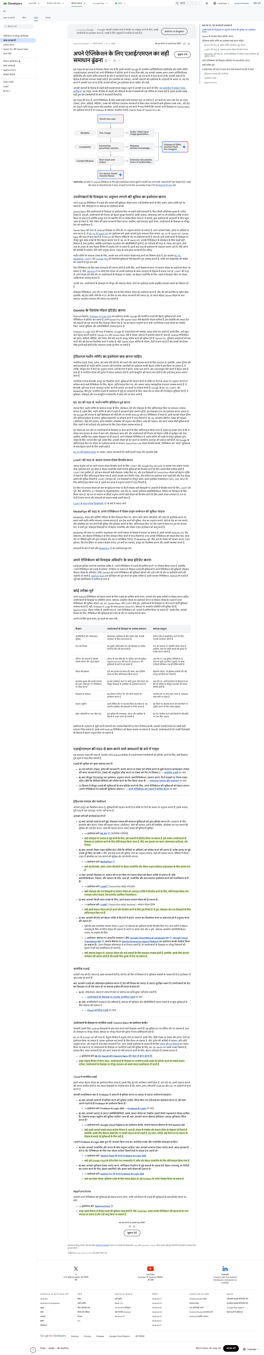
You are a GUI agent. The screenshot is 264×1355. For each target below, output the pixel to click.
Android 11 (156, 1325)
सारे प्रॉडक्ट (140, 1336)
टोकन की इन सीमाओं (169, 1044)
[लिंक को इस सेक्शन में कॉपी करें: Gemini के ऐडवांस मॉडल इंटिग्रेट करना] (128, 310)
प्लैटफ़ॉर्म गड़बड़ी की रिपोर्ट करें (237, 1299)
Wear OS (119, 1303)
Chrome (87, 1336)
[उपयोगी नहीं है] (189, 44)
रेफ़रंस (48, 17)
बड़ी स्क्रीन (118, 1299)
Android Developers (81, 43)
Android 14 (157, 1312)
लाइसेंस (51, 1348)
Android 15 (157, 1307)
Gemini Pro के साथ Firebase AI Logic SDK (122, 1174)
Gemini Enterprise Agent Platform (140, 941)
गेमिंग (79, 1299)
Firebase (100, 1336)
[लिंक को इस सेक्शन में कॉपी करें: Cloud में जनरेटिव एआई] (99, 1077)
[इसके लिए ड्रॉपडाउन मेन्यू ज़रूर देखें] (40, 3)
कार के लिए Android (123, 1312)
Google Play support (235, 1307)
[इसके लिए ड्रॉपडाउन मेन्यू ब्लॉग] (126, 3)
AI (4, 11)
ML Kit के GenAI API (98, 233)
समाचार (42, 1316)
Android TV (120, 1316)
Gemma (91, 271)
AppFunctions (98, 576)
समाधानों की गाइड (165, 185)
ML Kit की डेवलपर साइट (84, 452)
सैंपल (24, 17)
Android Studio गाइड (198, 1299)
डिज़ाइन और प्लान (54, 3)
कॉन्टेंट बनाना (76, 3)
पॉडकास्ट (43, 1325)
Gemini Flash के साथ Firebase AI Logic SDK (123, 1155)
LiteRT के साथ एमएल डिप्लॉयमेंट (88, 503)
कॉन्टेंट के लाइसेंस (102, 1245)
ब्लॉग (120, 3)
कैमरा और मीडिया (84, 1312)
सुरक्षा (42, 1307)
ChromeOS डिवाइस (122, 1307)
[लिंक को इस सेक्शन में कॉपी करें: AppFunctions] (94, 1191)
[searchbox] (18, 26)
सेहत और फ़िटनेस (84, 1307)
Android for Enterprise (50, 1303)
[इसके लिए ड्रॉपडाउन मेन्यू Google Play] (108, 3)
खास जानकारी (9, 17)
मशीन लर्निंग (82, 1303)
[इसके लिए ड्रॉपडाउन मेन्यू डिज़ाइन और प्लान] (64, 3)
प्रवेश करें (257, 3)
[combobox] (188, 3)
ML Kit (177, 255)
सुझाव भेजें (182, 54)
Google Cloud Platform (119, 1336)
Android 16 (157, 1303)
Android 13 (157, 1316)
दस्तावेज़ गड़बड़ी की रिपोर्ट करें (237, 1303)
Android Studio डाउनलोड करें (201, 1312)
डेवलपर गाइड (194, 1303)
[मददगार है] (184, 44)
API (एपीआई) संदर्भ (196, 1307)
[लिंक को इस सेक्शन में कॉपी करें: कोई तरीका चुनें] (96, 591)
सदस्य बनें (231, 1348)
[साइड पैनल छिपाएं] (33, 1350)
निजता (80, 1316)
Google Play (98, 3)
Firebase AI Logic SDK (100, 316)
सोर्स (41, 1312)
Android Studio (241, 3)
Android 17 (157, 1299)
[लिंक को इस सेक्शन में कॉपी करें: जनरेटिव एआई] (92, 969)
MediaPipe (78, 259)
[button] (18, 49)
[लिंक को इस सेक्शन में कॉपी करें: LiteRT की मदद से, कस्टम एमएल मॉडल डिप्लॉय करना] (135, 460)
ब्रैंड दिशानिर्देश (62, 1348)
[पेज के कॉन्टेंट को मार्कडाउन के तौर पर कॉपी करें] (114, 60)
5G (79, 1321)
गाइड (36, 17)
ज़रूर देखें (32, 3)
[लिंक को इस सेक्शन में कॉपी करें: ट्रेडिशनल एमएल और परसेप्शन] (109, 801)
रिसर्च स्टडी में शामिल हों (235, 1312)
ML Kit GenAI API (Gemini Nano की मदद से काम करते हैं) (123, 1056)
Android (43, 1299)
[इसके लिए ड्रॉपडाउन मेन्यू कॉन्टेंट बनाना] (85, 3)
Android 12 (157, 1321)
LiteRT (88, 259)
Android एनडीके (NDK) (198, 1316)
